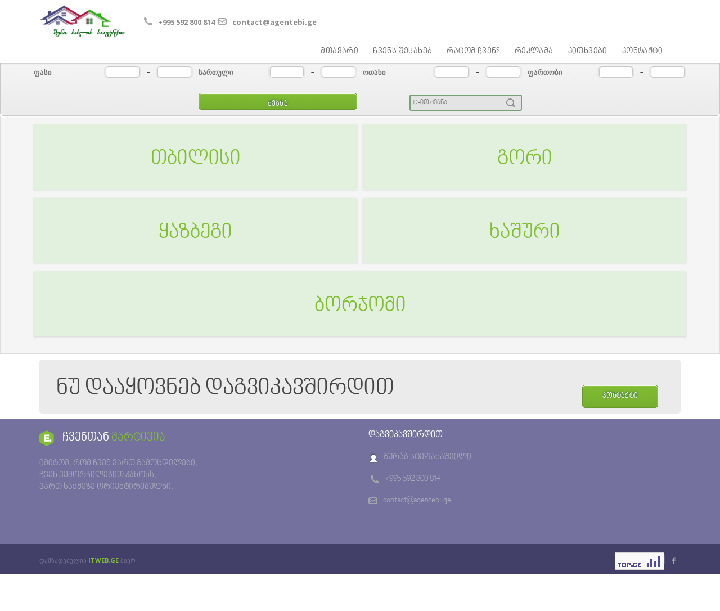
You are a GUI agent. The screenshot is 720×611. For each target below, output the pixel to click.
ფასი (43, 72)
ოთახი (374, 72)
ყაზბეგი (195, 233)
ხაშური (524, 233)
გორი (524, 159)
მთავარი (339, 51)
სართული (216, 72)
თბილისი (196, 159)
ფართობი (545, 72)
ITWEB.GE (103, 560)
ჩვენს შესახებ (402, 51)
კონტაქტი (642, 51)
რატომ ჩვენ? (473, 51)
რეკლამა (534, 51)
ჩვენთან (113, 438)
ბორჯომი (360, 306)
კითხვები (588, 51)
